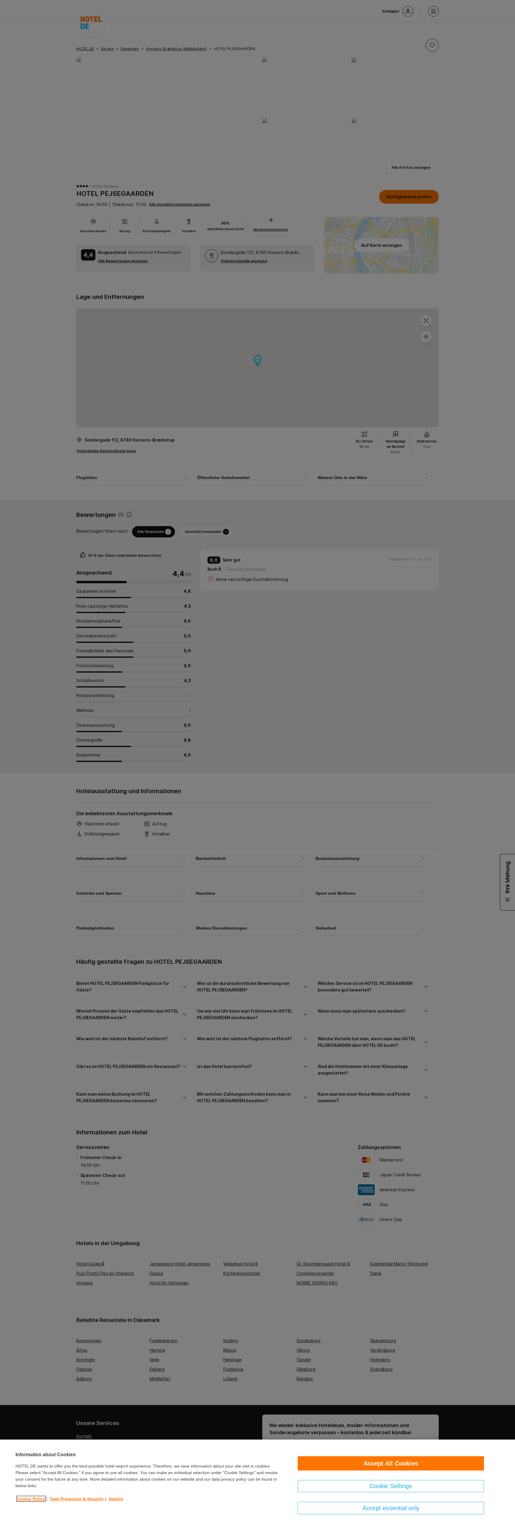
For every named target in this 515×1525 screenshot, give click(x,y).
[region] (257, 1482)
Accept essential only (390, 1508)
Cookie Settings (391, 1486)
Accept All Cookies (391, 1463)
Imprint (116, 1498)
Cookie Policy (31, 1498)
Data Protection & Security (77, 1498)
